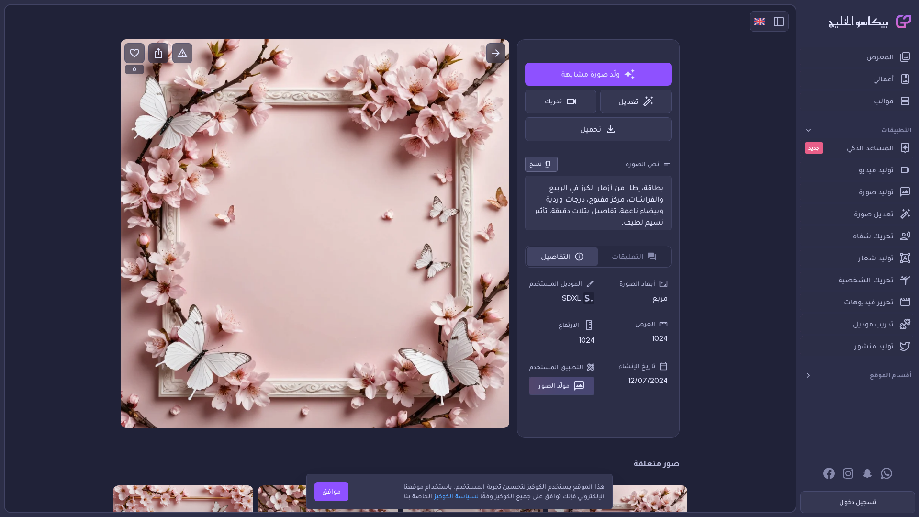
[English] (759, 21)
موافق (331, 491)
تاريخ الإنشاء (637, 366)
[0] (134, 53)
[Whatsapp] (886, 473)
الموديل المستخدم (555, 283)
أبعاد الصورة (637, 283)
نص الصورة (642, 164)
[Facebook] (829, 473)
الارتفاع (569, 324)
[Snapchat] (867, 473)
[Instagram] (848, 473)
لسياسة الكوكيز (456, 496)
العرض (645, 323)
